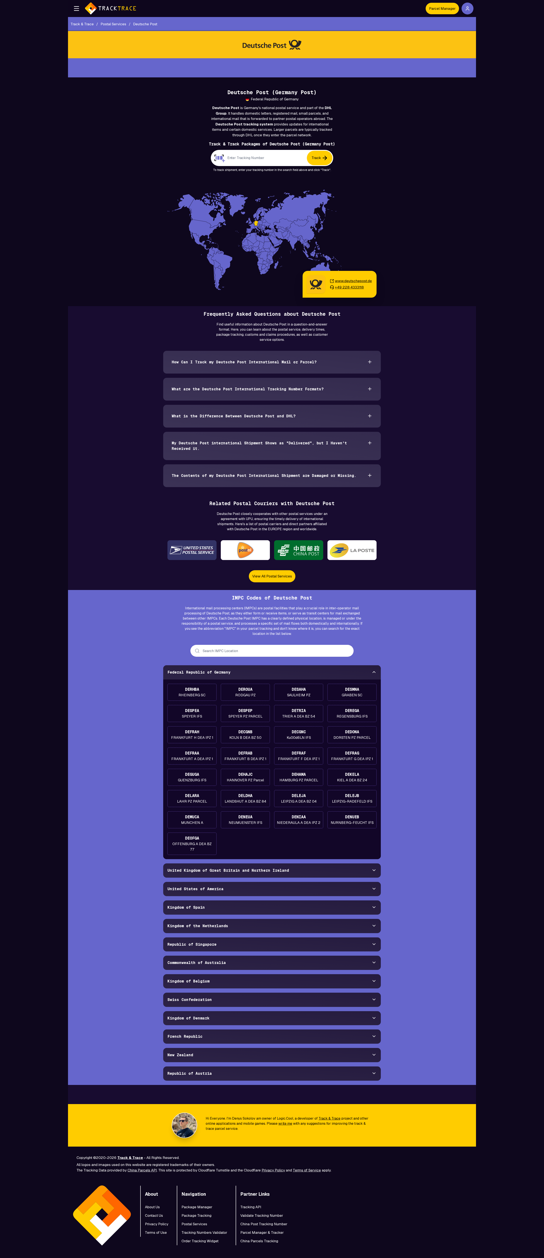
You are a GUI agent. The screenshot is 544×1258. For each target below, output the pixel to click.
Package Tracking (196, 1215)
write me (285, 1123)
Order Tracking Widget (199, 1241)
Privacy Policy (273, 1170)
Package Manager (196, 1207)
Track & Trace (329, 1118)
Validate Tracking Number (261, 1215)
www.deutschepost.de (353, 281)
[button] (76, 8)
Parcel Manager (442, 8)
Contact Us (154, 1215)
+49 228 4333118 (349, 287)
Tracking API (250, 1207)
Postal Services (194, 1224)
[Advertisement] (272, 67)
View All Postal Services (272, 576)
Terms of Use (156, 1232)
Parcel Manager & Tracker (262, 1232)
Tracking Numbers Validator (204, 1232)
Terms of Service (307, 1170)
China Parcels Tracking (259, 1241)
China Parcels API (142, 1170)
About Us (152, 1207)
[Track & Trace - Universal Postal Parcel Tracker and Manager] (110, 8)
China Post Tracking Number (263, 1224)
